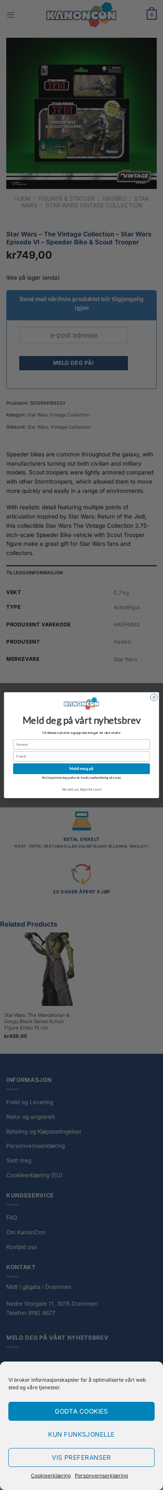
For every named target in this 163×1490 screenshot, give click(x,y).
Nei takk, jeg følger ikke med (81, 789)
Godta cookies (81, 1411)
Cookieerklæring (51, 1475)
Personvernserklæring (101, 1475)
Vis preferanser (81, 1457)
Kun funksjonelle (81, 1434)
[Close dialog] (154, 697)
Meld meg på (81, 768)
